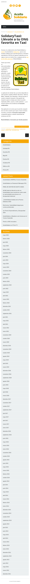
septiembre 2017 (7, 409)
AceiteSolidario (6, 145)
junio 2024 (5, 260)
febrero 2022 (6, 302)
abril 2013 (5, 538)
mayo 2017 (6, 417)
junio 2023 (5, 277)
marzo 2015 (6, 470)
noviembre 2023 (7, 270)
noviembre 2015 (7, 452)
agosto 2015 (6, 459)
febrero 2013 (6, 545)
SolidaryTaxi (16, 51)
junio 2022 (5, 288)
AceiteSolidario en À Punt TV (10, 225)
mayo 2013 (6, 534)
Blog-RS (17, 126)
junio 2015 (5, 463)
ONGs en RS (6, 166)
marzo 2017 (6, 424)
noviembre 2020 (7, 335)
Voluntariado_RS (19, 31)
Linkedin (11, 6)
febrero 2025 (6, 249)
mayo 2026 (6, 235)
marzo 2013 (6, 541)
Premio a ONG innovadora (9, 221)
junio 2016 (5, 438)
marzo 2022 (6, 299)
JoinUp (3, 51)
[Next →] (27, 135)
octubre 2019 (6, 352)
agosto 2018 (6, 381)
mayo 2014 (6, 491)
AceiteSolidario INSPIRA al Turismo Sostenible (14, 179)
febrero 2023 (6, 281)
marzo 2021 (6, 327)
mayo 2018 (6, 388)
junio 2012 (5, 563)
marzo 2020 (6, 342)
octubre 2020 (6, 338)
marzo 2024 (6, 267)
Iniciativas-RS (24, 126)
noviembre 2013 (7, 513)
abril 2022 (5, 295)
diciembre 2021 (7, 306)
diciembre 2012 (7, 552)
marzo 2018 (6, 395)
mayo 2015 (6, 467)
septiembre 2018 (7, 377)
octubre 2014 (6, 477)
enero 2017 (6, 427)
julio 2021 (5, 317)
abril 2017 (5, 420)
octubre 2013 (6, 516)
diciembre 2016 (7, 431)
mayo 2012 (6, 566)
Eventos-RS (6, 159)
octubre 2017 (6, 406)
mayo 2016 (6, 442)
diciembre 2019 (7, 345)
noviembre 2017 (7, 402)
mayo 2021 (6, 320)
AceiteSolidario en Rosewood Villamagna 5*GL (15, 183)
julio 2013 (5, 527)
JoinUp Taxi (8, 130)
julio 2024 (5, 256)
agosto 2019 (6, 356)
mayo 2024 (6, 263)
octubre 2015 (6, 456)
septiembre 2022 (7, 285)
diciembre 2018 (7, 370)
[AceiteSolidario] (15, 21)
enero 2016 (6, 449)
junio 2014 (5, 488)
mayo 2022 (6, 292)
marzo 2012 (6, 570)
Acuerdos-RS (6, 152)
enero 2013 (6, 549)
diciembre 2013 (7, 509)
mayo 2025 (6, 245)
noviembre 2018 (7, 374)
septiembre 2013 (7, 520)
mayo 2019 (6, 360)
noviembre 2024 (7, 253)
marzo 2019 (6, 367)
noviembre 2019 (7, 349)
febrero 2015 (6, 474)
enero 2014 (6, 506)
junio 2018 (5, 384)
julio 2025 (5, 242)
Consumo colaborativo (12, 129)
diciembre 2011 (7, 573)
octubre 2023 (6, 274)
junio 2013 (5, 531)
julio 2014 (5, 484)
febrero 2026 (6, 238)
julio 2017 (5, 413)
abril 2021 (5, 324)
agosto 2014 (6, 481)
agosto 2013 (6, 524)
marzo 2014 (6, 499)
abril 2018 (5, 392)
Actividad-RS (6, 148)
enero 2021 (6, 331)
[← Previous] (3, 135)
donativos (22, 129)
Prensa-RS (5, 169)
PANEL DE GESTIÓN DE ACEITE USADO (13, 187)
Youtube (13, 6)
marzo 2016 (6, 445)
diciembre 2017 (7, 399)
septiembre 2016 (7, 434)
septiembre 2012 (7, 556)
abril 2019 (5, 363)
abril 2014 (5, 495)
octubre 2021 (6, 310)
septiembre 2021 (7, 313)
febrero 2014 (6, 502)
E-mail (17, 6)
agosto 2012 (6, 559)
